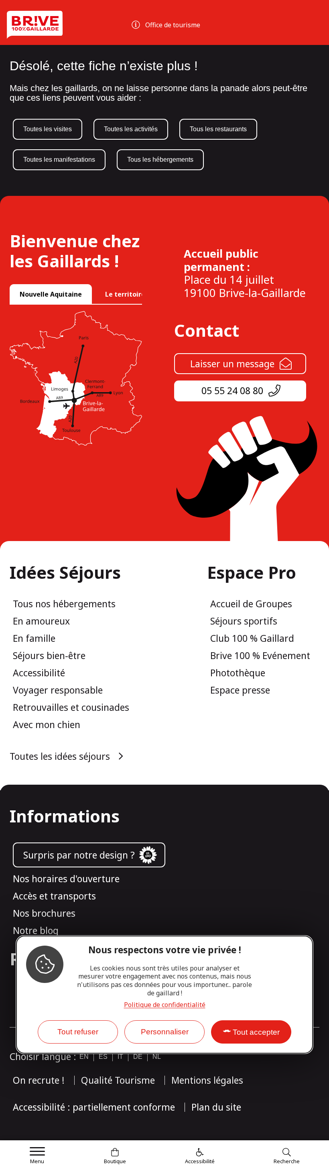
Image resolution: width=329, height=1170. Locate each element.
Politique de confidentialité (164, 1004)
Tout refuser (77, 1032)
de (137, 1056)
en (84, 1056)
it (120, 1056)
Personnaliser (165, 1032)
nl (156, 1056)
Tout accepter (256, 1032)
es (103, 1056)
